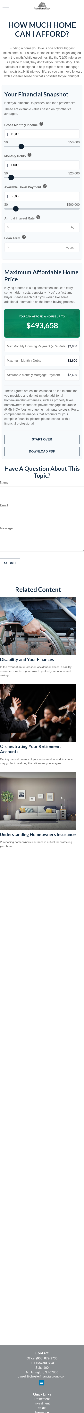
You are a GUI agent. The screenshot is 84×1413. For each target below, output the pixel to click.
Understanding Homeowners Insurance (38, 834)
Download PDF (42, 451)
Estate (42, 1408)
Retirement (42, 1399)
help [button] (41, 123)
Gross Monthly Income (24, 124)
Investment (42, 1403)
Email (4, 505)
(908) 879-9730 (46, 1358)
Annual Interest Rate (22, 217)
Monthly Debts (18, 155)
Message (6, 528)
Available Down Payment (25, 186)
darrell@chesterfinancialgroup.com (42, 1376)
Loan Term (15, 237)
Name (4, 482)
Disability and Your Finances (27, 659)
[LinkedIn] (41, 1382)
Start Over (42, 439)
